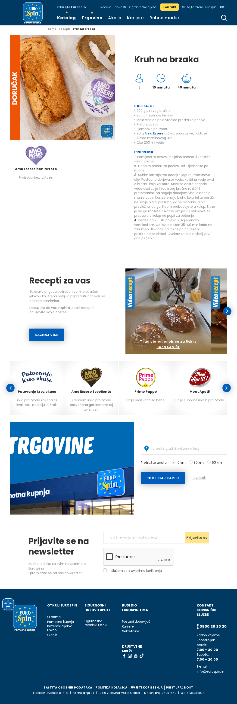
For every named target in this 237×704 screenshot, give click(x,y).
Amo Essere (154, 133)
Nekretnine (130, 631)
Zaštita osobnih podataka (68, 687)
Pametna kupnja (60, 622)
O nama (54, 617)
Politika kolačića (112, 687)
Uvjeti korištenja (147, 687)
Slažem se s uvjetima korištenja (136, 570)
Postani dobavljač (136, 622)
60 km (217, 462)
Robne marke (164, 18)
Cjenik (52, 635)
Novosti (120, 7)
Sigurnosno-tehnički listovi (95, 623)
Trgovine (92, 18)
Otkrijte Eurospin (72, 7)
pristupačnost (179, 687)
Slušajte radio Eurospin (199, 7)
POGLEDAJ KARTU (163, 478)
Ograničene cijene (142, 7)
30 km (199, 462)
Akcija (115, 18)
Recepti (106, 7)
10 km (181, 462)
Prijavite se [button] (197, 537)
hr (222, 7)
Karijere (135, 18)
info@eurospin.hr (210, 672)
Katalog (66, 18)
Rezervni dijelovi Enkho (59, 628)
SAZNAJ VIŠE (46, 334)
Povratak (199, 477)
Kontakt (169, 7)
